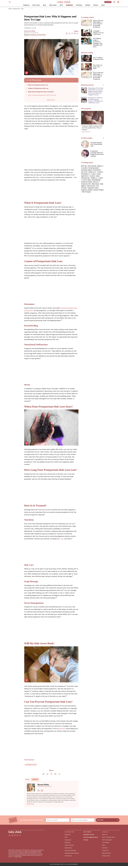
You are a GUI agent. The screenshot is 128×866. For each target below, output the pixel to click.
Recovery (96, 182)
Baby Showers (91, 186)
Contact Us (105, 850)
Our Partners (105, 842)
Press (103, 845)
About (103, 5)
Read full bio (30, 804)
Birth (61, 5)
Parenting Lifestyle (86, 170)
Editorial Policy (106, 853)
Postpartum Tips (86, 184)
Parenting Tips (85, 178)
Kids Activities (92, 166)
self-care (62, 728)
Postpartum (69, 5)
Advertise (104, 848)
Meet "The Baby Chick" (108, 837)
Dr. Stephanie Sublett (40, 34)
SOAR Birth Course (88, 834)
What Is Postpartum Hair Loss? (38, 85)
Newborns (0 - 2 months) (96, 172)
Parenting (79, 5)
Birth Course (36, 5)
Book (44, 5)
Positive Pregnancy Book (90, 837)
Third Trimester (86, 192)
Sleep (98, 176)
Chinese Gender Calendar (72, 853)
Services (85, 840)
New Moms (84, 172)
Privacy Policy (106, 855)
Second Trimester (99, 190)
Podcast (95, 5)
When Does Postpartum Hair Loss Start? (41, 91)
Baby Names (53, 5)
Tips (22, 8)
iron (62, 539)
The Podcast (68, 855)
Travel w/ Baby (86, 180)
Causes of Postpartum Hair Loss (38, 88)
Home (10, 8)
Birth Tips (84, 166)
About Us (104, 834)
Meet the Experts (107, 840)
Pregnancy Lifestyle (87, 190)
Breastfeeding (86, 131)
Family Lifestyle (69, 845)
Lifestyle (87, 5)
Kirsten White (30, 31)
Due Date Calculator (70, 850)
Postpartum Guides (86, 182)
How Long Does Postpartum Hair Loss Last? (42, 95)
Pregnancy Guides (93, 188)
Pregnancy (26, 5)
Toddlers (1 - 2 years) (97, 178)
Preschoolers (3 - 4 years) (88, 174)
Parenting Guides (94, 168)
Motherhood (97, 170)
